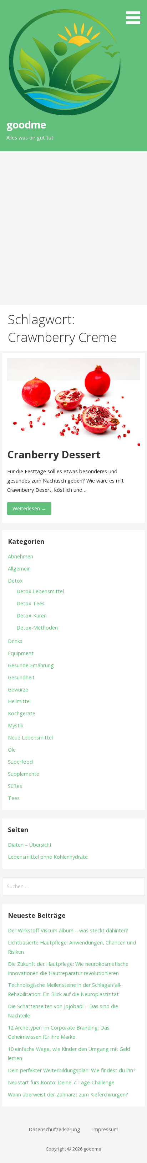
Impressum (105, 1129)
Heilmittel (19, 701)
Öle (12, 749)
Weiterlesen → (29, 508)
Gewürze (18, 689)
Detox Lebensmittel (40, 591)
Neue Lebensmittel (30, 737)
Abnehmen (20, 556)
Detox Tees (30, 603)
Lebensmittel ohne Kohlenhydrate (48, 856)
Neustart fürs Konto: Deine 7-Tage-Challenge (62, 1082)
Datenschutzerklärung (54, 1129)
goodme (26, 124)
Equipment (21, 653)
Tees (14, 798)
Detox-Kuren (31, 615)
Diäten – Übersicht (30, 844)
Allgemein (19, 568)
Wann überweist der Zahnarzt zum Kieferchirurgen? (68, 1094)
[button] (135, 13)
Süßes (15, 786)
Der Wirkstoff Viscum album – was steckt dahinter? (68, 930)
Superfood (20, 761)
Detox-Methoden (37, 627)
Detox (15, 580)
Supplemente (23, 773)
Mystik (15, 725)
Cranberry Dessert (54, 454)
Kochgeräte (21, 713)
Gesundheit (21, 677)
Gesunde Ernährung (31, 665)
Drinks (15, 641)
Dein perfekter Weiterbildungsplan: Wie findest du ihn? (72, 1070)
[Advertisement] (73, 228)
